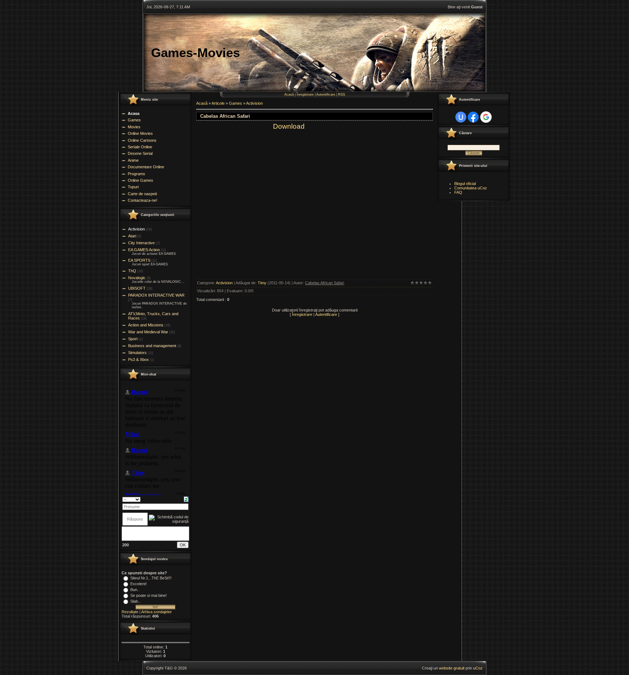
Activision (136, 229)
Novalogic (137, 278)
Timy (262, 283)
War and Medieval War (148, 332)
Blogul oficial (465, 183)
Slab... (135, 601)
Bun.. (134, 589)
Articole (218, 103)
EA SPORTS (139, 260)
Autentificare (325, 94)
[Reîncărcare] (186, 499)
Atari (132, 236)
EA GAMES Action (144, 250)
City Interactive (141, 243)
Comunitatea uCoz (470, 188)
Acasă (289, 94)
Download (289, 126)
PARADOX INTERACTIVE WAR (156, 295)
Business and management (152, 345)
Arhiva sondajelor (156, 612)
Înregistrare (305, 94)
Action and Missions (145, 325)
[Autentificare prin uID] (460, 117)
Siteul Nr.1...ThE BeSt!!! (150, 578)
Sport (133, 339)
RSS (341, 94)
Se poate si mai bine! (148, 595)
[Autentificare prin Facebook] (473, 117)
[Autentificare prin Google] (486, 117)
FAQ (458, 192)
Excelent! (138, 584)
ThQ (132, 271)
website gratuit (451, 668)
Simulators (137, 352)
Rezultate (130, 612)
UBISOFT (137, 288)
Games (235, 103)
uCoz (478, 668)
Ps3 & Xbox (138, 359)
